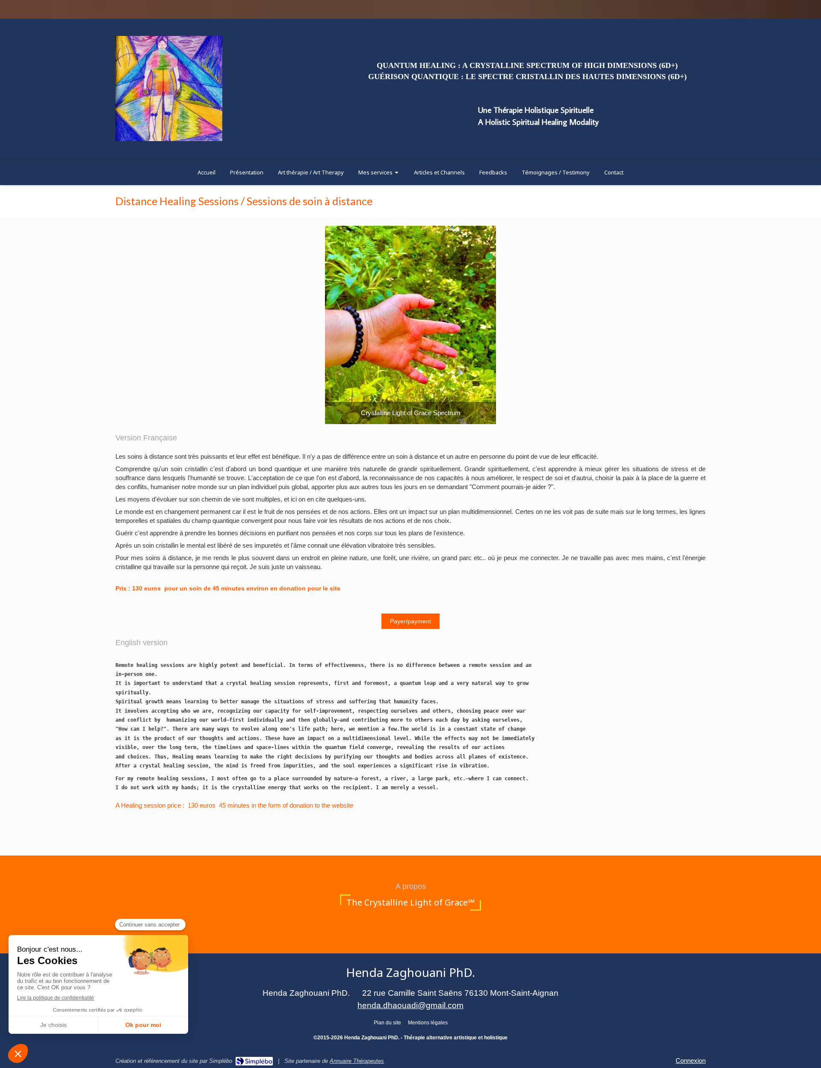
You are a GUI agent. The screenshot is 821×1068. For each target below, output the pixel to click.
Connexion (691, 1060)
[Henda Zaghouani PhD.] (168, 138)
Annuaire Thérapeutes (357, 1061)
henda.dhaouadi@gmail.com (410, 1005)
